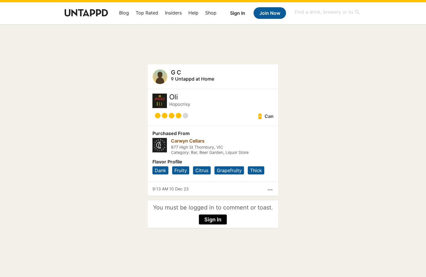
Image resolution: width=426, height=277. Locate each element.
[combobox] (327, 12)
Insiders (173, 13)
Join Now (269, 13)
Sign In (237, 13)
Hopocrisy (179, 104)
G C (176, 72)
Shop (210, 13)
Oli (173, 97)
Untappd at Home (194, 79)
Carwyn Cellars (188, 141)
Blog (124, 13)
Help (193, 13)
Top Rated (147, 13)
